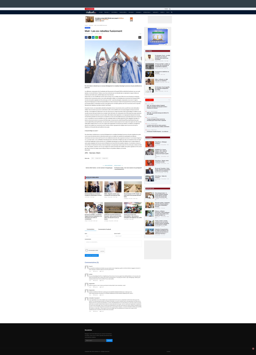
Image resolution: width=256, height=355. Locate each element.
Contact (166, 8)
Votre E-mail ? (117, 233)
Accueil (86, 25)
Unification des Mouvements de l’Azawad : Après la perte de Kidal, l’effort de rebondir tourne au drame (113, 217)
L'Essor (105, 197)
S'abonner (109, 340)
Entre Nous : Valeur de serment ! (160, 176)
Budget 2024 (98, 158)
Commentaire (88, 239)
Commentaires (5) (92, 262)
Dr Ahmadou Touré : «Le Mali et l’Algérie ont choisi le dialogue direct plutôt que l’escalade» (162, 57)
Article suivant (117, 165)
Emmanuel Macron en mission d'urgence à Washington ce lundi (93, 194)
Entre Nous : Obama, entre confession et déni (162, 161)
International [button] (146, 12)
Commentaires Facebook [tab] (104, 229)
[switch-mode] (170, 8)
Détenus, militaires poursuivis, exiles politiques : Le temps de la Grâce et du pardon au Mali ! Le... (162, 213)
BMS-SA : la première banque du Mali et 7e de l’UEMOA (158, 113)
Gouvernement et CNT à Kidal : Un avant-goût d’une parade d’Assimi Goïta (132, 195)
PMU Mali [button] (106, 12)
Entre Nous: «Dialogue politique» (161, 142)
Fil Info (101, 12)
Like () (102, 271)
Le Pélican (157, 82)
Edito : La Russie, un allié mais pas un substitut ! (161, 80)
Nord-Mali (91, 25)
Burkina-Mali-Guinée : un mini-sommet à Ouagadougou (99, 167)
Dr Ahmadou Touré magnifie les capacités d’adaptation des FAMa (162, 88)
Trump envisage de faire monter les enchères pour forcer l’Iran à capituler (156, 119)
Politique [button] (131, 12)
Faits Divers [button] (114, 12)
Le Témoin (126, 198)
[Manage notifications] (253, 349)
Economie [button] (138, 12)
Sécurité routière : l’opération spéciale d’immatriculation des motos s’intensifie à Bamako (162, 204)
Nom (86, 233)
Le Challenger (157, 144)
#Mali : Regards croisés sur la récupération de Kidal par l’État (112, 194)
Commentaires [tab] (90, 229)
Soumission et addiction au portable (162, 72)
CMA (93, 158)
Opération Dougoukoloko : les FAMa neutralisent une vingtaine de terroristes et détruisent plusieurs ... (162, 231)
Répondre (96, 271)
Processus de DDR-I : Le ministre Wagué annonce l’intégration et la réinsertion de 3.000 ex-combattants (93, 217)
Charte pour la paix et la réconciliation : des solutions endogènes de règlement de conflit (133, 216)
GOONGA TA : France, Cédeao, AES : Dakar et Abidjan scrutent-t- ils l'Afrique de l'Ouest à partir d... (161, 152)
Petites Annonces (89, 8)
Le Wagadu (157, 198)
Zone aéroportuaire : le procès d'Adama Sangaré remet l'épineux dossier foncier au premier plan (161, 195)
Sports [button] (162, 12)
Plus (167, 12)
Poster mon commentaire (91, 255)
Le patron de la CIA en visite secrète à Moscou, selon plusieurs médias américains (158, 126)
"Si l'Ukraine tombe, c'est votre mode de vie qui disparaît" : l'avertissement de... (128, 168)
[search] (171, 12)
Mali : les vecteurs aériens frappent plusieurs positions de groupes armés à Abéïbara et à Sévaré (157, 107)
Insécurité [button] (155, 12)
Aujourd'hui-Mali (157, 156)
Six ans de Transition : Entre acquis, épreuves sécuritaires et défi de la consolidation (162, 170)
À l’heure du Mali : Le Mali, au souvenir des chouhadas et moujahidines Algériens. (162, 65)
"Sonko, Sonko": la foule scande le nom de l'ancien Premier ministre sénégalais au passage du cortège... (162, 222)
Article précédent (108, 165)
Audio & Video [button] (123, 12)
